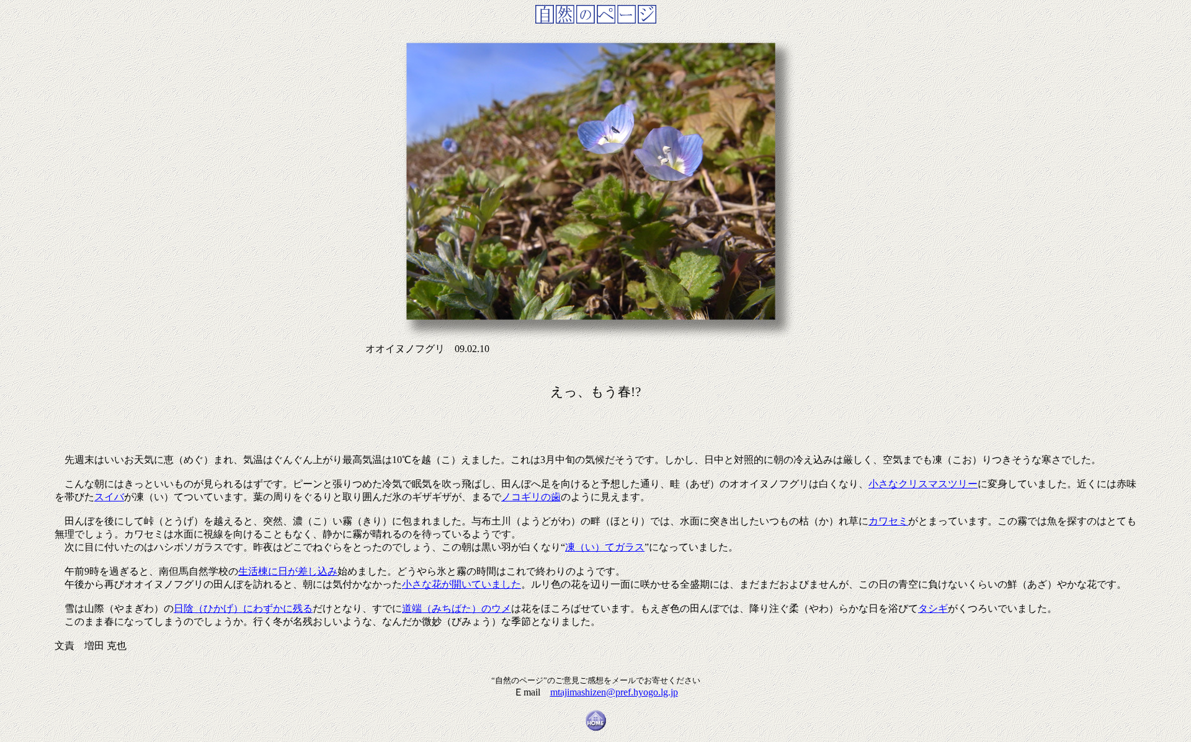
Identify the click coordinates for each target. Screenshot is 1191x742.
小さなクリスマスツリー (923, 484)
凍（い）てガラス (605, 547)
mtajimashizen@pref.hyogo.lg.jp (614, 692)
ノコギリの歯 (531, 497)
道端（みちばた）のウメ (456, 608)
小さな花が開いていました (461, 584)
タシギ (933, 608)
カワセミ (888, 521)
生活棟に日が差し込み (287, 571)
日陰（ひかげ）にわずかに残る (243, 608)
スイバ (109, 497)
